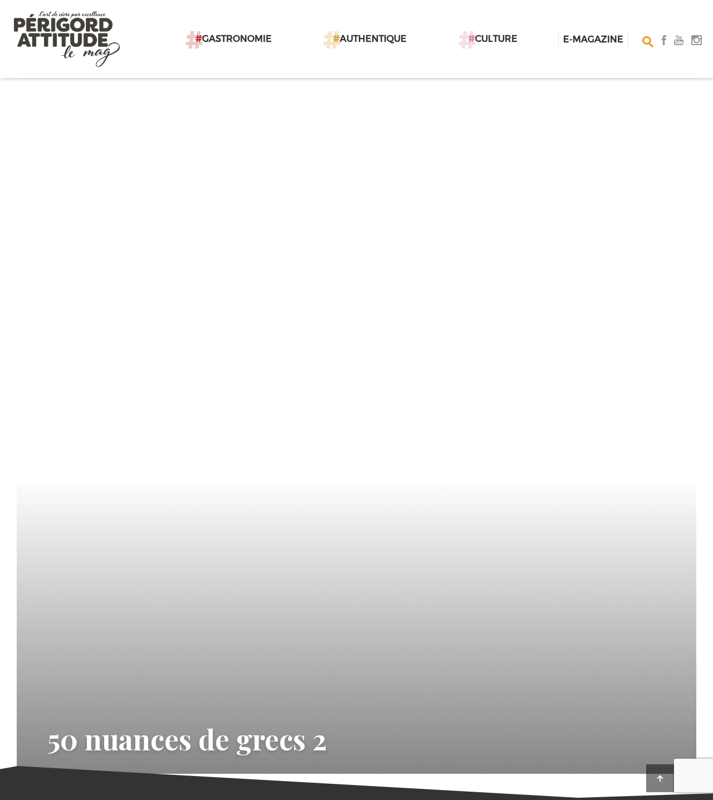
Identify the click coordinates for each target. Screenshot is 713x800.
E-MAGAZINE (593, 38)
